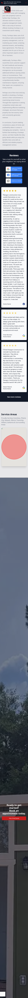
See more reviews (14, 397)
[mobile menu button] (25, 9)
